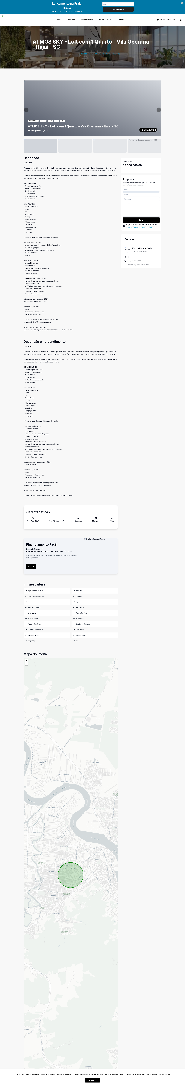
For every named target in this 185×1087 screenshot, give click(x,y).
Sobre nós (71, 20)
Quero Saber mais (118, 9)
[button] (26, 110)
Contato (121, 20)
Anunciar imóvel (105, 20)
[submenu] (181, 20)
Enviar (141, 220)
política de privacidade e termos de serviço (139, 227)
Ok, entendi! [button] (92, 1080)
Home (58, 20)
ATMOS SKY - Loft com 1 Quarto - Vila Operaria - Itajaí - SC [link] (99, 54)
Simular (31, 566)
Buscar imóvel (87, 20)
